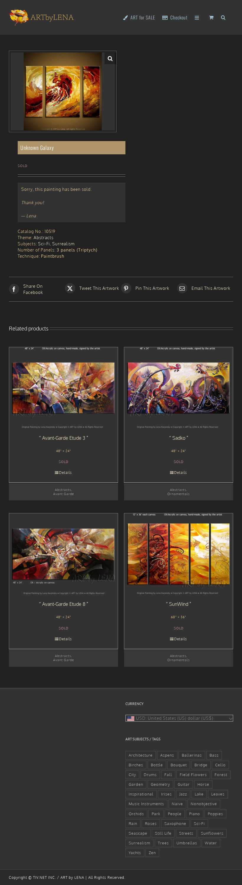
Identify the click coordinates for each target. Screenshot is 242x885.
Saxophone (175, 823)
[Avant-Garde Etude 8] (63, 554)
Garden (136, 784)
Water (211, 843)
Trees (163, 843)
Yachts (135, 852)
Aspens (167, 755)
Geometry (160, 784)
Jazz (183, 794)
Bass (214, 755)
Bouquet (179, 764)
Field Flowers (193, 774)
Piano (194, 813)
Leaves (218, 794)
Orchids (136, 813)
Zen (152, 852)
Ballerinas (192, 755)
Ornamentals (178, 494)
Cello (220, 764)
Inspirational (141, 794)
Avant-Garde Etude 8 (63, 604)
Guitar (184, 784)
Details (65, 472)
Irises (166, 794)
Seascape (138, 833)
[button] (223, 17)
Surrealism (63, 243)
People (175, 813)
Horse (203, 784)
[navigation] (179, 718)
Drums (150, 774)
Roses (151, 823)
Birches (136, 764)
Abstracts (43, 237)
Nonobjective (204, 803)
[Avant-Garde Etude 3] (63, 388)
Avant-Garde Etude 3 (63, 438)
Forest (221, 774)
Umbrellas (186, 843)
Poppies (215, 813)
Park (156, 813)
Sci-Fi (44, 243)
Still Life (163, 833)
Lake (199, 794)
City (132, 774)
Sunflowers (212, 833)
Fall (168, 774)
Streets (186, 833)
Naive (177, 803)
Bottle (157, 764)
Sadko (179, 438)
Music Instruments (146, 803)
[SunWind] (178, 554)
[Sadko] (178, 388)
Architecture (141, 755)
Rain (133, 823)
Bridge (200, 764)
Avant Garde (63, 494)
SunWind (178, 604)
